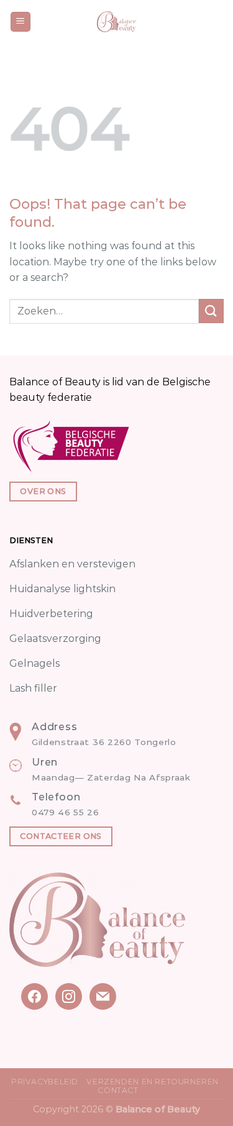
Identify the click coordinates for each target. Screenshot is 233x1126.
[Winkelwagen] (217, 21)
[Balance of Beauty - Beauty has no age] (116, 21)
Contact (118, 1090)
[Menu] (21, 22)
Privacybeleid (44, 1081)
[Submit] (211, 311)
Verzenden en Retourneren (152, 1081)
